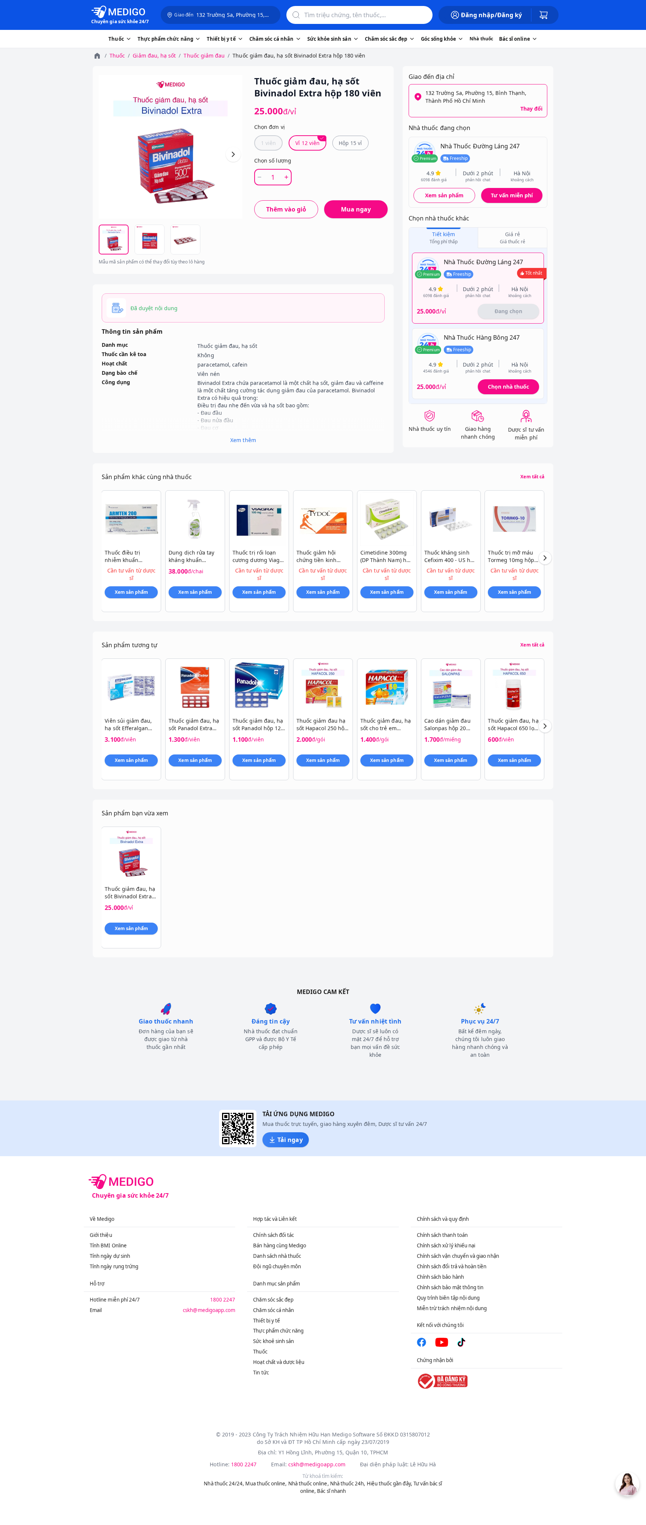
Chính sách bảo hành (440, 1277)
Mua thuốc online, (266, 1483)
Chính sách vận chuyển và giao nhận (458, 1256)
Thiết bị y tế (266, 1320)
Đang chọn (508, 311)
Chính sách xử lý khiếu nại (446, 1245)
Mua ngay (356, 209)
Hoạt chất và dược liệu (278, 1362)
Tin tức (260, 1372)
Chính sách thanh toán (442, 1235)
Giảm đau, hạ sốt (154, 55)
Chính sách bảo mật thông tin (450, 1287)
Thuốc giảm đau (204, 55)
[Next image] (233, 154)
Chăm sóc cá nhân (273, 1310)
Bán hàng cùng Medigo (279, 1245)
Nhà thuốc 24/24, (224, 1483)
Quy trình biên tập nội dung (448, 1297)
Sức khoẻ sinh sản (273, 1341)
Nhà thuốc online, (308, 1483)
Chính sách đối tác (273, 1235)
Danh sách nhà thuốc (277, 1256)
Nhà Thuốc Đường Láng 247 (480, 146)
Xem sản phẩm (444, 195)
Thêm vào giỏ (286, 209)
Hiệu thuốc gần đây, (389, 1483)
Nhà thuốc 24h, (348, 1483)
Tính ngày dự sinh (110, 1256)
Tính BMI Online (108, 1245)
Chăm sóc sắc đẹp (273, 1299)
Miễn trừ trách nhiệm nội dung (452, 1308)
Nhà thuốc (481, 38)
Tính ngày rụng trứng (114, 1266)
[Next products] (545, 558)
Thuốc (117, 55)
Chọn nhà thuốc (508, 386)
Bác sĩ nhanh (331, 1491)
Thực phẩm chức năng (278, 1330)
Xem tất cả (532, 477)
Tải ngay (289, 1140)
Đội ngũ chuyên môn (277, 1266)
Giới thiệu (101, 1235)
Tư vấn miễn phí (512, 195)
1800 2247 (223, 1299)
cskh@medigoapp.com (209, 1310)
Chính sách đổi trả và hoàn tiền (452, 1266)
